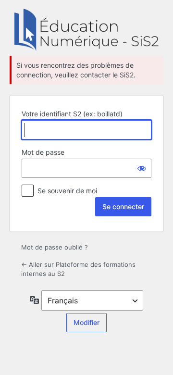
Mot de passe (43, 152)
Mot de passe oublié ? (54, 247)
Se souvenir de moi (67, 191)
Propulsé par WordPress (86, 30)
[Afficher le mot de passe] (141, 168)
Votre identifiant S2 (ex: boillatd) (72, 114)
